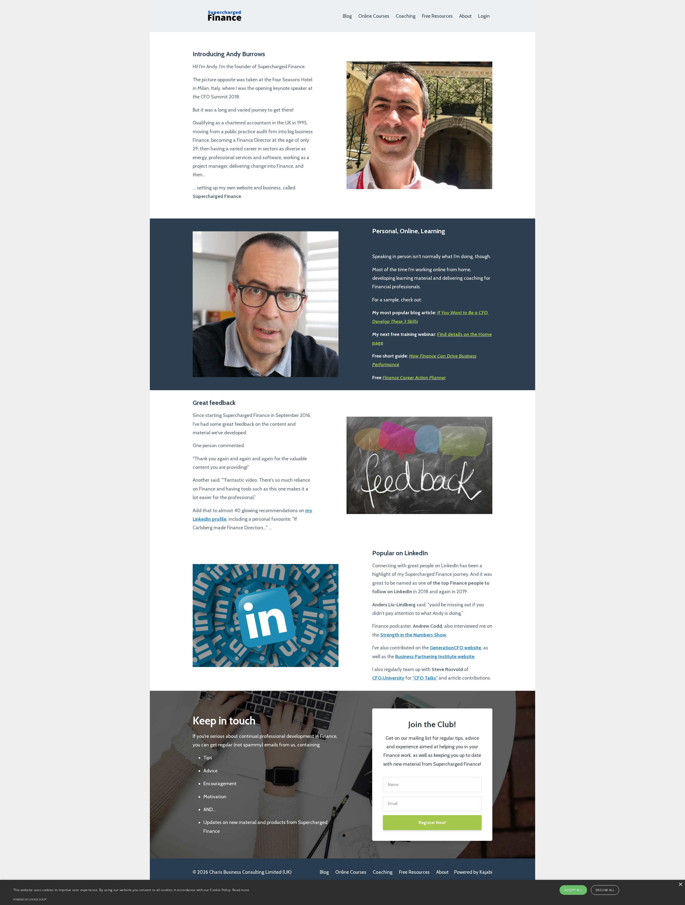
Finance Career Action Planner (414, 378)
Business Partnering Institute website (434, 656)
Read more (240, 890)
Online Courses (373, 16)
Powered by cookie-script (30, 899)
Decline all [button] (605, 890)
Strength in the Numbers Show (413, 635)
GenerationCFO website (455, 648)
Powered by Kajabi (473, 872)
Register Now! (432, 822)
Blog (347, 16)
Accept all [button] (573, 890)
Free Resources (437, 16)
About (465, 16)
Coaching (406, 16)
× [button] (680, 885)
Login (484, 16)
